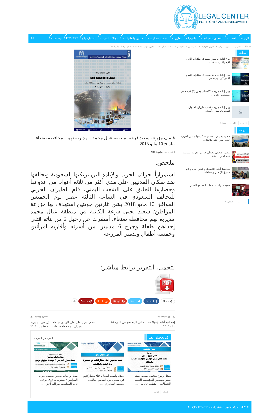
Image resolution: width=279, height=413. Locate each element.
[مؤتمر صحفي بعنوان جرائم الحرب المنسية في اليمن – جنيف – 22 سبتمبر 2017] (240, 157)
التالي (230, 201)
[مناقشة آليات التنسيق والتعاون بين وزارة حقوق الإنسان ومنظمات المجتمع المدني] (240, 173)
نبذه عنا (58, 38)
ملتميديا (192, 38)
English (72, 38)
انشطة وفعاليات (159, 38)
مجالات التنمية (110, 38)
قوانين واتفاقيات (134, 38)
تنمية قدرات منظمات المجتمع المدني (209, 185)
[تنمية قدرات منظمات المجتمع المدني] (240, 190)
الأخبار (232, 38)
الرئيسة (244, 38)
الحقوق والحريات (212, 38)
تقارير (178, 38)
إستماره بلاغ (88, 38)
